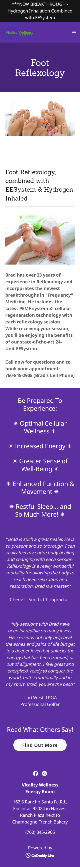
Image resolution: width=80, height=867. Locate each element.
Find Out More (40, 745)
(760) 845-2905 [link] (40, 832)
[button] (73, 32)
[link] (21, 32)
